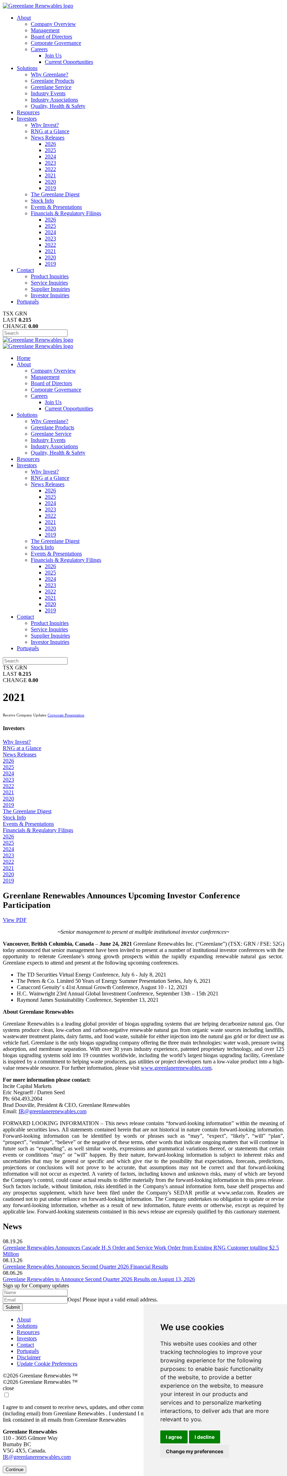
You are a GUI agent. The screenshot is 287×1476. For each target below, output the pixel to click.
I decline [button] (205, 1437)
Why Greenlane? (49, 74)
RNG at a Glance (50, 131)
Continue (14, 1469)
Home (23, 358)
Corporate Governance (56, 43)
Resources (28, 112)
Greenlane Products (52, 81)
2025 (50, 150)
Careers (39, 49)
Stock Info (42, 201)
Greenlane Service (51, 87)
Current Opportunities (69, 62)
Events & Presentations (56, 207)
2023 (50, 163)
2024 (50, 156)
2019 (50, 188)
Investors (27, 119)
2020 (50, 182)
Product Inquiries (50, 276)
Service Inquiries (49, 283)
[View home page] (38, 6)
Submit (13, 1307)
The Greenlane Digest (55, 194)
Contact (25, 270)
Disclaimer (29, 1357)
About (24, 18)
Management (45, 30)
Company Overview (53, 24)
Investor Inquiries (50, 295)
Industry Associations (54, 100)
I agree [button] (174, 1437)
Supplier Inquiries (50, 289)
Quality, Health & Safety (58, 106)
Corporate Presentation (66, 715)
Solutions (27, 68)
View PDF (15, 920)
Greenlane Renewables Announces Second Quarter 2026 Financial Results (85, 1267)
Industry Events (48, 93)
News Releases (47, 138)
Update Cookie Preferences (47, 1364)
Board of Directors (51, 37)
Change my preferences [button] (194, 1451)
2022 (50, 169)
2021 (50, 175)
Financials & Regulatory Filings (66, 213)
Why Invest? (45, 125)
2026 (50, 144)
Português (28, 302)
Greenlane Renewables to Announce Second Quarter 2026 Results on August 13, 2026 (99, 1279)
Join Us (53, 56)
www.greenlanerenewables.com (176, 1068)
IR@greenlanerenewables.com (52, 1111)
